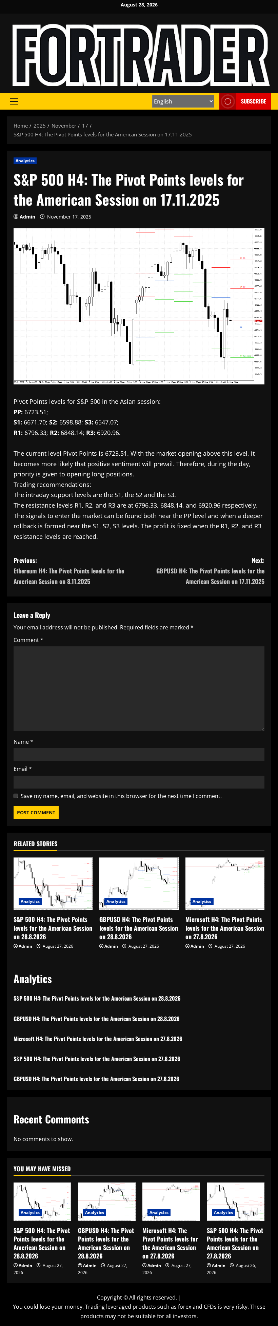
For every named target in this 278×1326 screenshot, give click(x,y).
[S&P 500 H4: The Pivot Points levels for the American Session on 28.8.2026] (53, 883)
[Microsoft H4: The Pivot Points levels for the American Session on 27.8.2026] (224, 883)
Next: (210, 570)
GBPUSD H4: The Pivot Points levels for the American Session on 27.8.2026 (96, 1079)
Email (23, 769)
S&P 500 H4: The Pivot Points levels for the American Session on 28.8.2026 (53, 928)
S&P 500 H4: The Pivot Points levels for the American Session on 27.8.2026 (97, 1059)
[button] (14, 101)
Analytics (25, 161)
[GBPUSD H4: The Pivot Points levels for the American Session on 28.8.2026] (138, 883)
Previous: (69, 570)
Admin (27, 216)
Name (23, 741)
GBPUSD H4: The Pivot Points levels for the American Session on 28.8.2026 (138, 928)
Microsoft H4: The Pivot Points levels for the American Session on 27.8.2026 (224, 928)
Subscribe (253, 101)
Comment (28, 640)
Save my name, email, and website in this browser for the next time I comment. (121, 796)
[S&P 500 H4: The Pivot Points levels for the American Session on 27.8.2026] (235, 1201)
